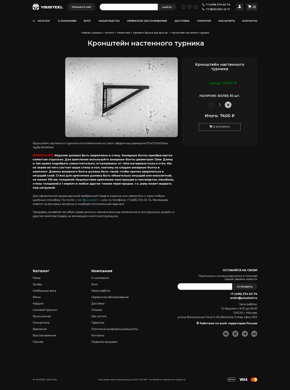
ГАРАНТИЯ (204, 20)
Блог (94, 284)
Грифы (37, 284)
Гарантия (97, 322)
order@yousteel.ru (88, 200)
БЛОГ (87, 20)
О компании (100, 278)
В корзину (221, 126)
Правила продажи (104, 341)
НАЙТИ (167, 7)
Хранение (40, 329)
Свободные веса (44, 290)
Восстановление (44, 335)
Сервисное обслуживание (110, 297)
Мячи (37, 297)
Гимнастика (41, 322)
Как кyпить (99, 316)
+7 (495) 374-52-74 (243, 294)
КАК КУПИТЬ (227, 20)
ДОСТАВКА (182, 20)
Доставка (97, 303)
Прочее (38, 341)
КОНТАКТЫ (249, 20)
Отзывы (96, 309)
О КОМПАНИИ (67, 20)
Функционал (42, 316)
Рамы (37, 278)
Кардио (38, 303)
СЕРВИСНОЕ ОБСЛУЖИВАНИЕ (147, 20)
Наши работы (100, 290)
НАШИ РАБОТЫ (109, 20)
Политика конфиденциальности (114, 329)
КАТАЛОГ (44, 20)
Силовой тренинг (45, 309)
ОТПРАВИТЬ (245, 286)
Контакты (97, 335)
